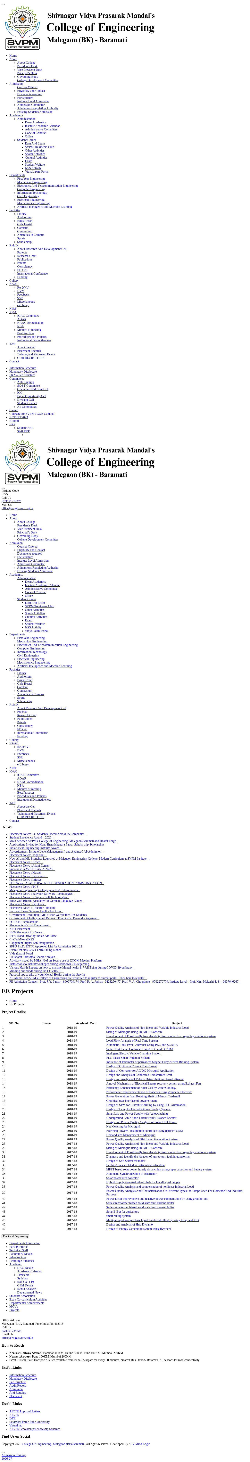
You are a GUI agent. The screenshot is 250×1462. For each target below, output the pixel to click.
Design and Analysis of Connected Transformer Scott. (139, 1075)
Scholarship (24, 242)
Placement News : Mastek (26, 872)
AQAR (21, 319)
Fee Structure (17, 1382)
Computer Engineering (31, 189)
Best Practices (25, 333)
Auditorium (24, 217)
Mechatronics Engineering (33, 203)
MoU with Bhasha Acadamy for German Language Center (46, 900)
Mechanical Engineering (32, 182)
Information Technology (32, 192)
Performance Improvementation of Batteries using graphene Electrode (149, 1092)
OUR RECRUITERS (30, 357)
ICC (19, 392)
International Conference (32, 273)
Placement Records (29, 350)
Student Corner (26, 140)
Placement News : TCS (25, 886)
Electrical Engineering (31, 199)
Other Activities (34, 150)
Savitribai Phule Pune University (29, 1422)
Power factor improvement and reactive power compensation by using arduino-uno (157, 1198)
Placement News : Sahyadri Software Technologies (42, 893)
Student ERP (25, 427)
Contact (14, 361)
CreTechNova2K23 (22, 939)
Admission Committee (31, 104)
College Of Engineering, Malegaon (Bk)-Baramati (53, 1444)
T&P (12, 343)
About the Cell (26, 347)
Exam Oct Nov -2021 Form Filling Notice (36, 950)
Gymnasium (24, 231)
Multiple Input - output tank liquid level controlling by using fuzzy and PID (152, 1220)
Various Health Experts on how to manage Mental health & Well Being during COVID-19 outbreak (72, 967)
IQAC (13, 312)
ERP (12, 424)
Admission (16, 83)
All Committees (27, 406)
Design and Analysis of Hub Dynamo (129, 1224)
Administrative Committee (41, 129)
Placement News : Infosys (26, 879)
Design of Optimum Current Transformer (131, 1066)
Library (21, 213)
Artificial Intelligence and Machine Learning (44, 206)
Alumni (14, 420)
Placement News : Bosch (26, 862)
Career (13, 410)
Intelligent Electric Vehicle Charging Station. (133, 1053)
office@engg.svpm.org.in (17, 508)
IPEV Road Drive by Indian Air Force (34, 935)
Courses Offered (27, 87)
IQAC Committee (28, 315)
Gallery (14, 280)
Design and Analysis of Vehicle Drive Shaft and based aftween (145, 1079)
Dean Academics (35, 122)
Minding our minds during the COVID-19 (36, 971)
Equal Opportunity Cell (31, 396)
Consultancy (25, 266)
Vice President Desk (29, 69)
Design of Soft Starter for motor (125, 1160)
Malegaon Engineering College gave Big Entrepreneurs (44, 890)
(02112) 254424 (11, 501)
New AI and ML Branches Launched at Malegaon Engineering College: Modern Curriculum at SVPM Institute (79, 858)
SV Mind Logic (140, 1444)
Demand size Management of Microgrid (130, 1135)
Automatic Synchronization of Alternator (131, 1173)
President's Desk (27, 66)
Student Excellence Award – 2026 (31, 837)
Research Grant (26, 256)
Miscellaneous (26, 301)
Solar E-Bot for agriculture (122, 1211)
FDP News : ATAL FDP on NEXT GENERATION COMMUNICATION (56, 883)
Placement (15, 1396)
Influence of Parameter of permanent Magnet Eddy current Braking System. (152, 1062)
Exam (28, 161)
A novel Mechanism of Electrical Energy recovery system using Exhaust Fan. (154, 1083)
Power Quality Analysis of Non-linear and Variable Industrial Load (147, 1027)
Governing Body (27, 76)
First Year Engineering (31, 178)
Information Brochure (22, 368)
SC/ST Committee (28, 385)
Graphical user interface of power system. (131, 1100)
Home (13, 55)
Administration (26, 118)
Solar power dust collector (122, 1178)
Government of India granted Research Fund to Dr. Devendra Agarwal (54, 918)
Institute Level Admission (33, 101)
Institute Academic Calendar (42, 126)
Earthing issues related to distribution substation (135, 1165)
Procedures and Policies (31, 336)
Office (29, 136)
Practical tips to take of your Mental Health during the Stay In (48, 974)
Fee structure (25, 97)
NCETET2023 (18, 417)
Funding (22, 277)
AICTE (14, 1415)
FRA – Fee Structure (22, 375)
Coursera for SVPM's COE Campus (31, 413)
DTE (12, 1418)
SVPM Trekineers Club (39, 147)
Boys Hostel (24, 220)
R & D (13, 245)
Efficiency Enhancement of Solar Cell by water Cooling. (141, 1087)
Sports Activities (35, 154)
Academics (16, 115)
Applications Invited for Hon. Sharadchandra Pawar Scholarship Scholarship (57, 844)
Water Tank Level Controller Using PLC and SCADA (139, 1049)
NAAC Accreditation (30, 322)
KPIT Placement (20, 928)
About (13, 59)
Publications (24, 259)
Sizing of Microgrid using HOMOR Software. (134, 1032)
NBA (20, 326)
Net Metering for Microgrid (123, 1126)
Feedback (23, 294)
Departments (17, 175)
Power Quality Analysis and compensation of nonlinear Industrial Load (150, 1186)
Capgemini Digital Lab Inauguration (32, 943)
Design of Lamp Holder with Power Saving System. (138, 1109)
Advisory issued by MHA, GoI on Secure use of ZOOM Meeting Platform (56, 960)
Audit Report (17, 1385)
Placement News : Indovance (28, 876)
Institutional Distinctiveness (34, 340)
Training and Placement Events (36, 354)
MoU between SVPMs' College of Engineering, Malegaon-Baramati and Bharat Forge (63, 841)
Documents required (29, 94)
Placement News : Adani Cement (31, 865)
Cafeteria (22, 227)
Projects (22, 252)
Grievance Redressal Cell (32, 389)
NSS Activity (33, 168)
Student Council (27, 403)
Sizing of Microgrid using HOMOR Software (134, 1148)
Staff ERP (23, 431)
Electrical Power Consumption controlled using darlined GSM (144, 1130)
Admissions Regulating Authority (37, 108)
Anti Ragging (25, 382)
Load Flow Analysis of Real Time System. (132, 1040)
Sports (21, 238)
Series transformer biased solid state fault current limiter (140, 1203)
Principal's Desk (27, 73)
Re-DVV (23, 287)
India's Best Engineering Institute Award (35, 848)
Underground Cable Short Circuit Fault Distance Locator (141, 1117)
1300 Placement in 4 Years (26, 932)
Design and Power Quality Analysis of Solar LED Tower (141, 1122)
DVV (20, 291)
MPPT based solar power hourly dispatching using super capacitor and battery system (159, 1169)
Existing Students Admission (35, 111)
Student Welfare (35, 164)
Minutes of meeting (29, 329)
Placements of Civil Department (30, 925)
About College (26, 62)
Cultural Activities (36, 157)
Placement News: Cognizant (28, 855)
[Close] (3, 1452)
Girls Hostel (24, 224)
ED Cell (22, 270)
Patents (21, 263)
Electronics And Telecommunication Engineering (47, 185)
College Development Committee (37, 80)
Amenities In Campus (30, 234)
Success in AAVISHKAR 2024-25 (32, 869)
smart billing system (118, 1216)
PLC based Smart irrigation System (128, 1057)
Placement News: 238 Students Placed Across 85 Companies (48, 834)
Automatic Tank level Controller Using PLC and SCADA (142, 1044)
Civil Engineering (28, 196)
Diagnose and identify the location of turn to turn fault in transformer (148, 1156)
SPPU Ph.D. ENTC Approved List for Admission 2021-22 (46, 946)
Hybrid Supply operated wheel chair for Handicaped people (143, 1182)
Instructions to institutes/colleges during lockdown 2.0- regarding (50, 964)
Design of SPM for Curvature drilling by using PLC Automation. (146, 1105)
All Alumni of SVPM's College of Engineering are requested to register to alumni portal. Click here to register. (78, 978)
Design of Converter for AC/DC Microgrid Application (140, 1070)
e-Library (23, 305)
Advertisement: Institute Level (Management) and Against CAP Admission (56, 851)
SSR (20, 298)
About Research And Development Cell (41, 249)
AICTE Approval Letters (24, 1411)
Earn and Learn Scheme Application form (36, 911)
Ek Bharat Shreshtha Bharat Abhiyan (33, 957)
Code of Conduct (35, 133)
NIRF (13, 308)
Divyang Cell (25, 399)
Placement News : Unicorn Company (33, 907)
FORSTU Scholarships (24, 921)
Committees (16, 378)
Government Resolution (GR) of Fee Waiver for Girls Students (49, 914)
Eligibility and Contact (31, 90)
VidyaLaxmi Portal (36, 171)
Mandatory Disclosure (23, 371)
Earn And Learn (35, 143)
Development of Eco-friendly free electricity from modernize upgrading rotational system (161, 1036)
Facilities (14, 210)
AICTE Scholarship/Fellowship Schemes (34, 1429)
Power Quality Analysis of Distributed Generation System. (142, 1139)
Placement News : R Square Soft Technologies (39, 897)
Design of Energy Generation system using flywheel (138, 1228)
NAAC (14, 284)
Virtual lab (15, 1425)
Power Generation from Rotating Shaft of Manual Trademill (143, 1096)
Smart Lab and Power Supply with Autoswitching (137, 1113)
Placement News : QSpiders (27, 904)
